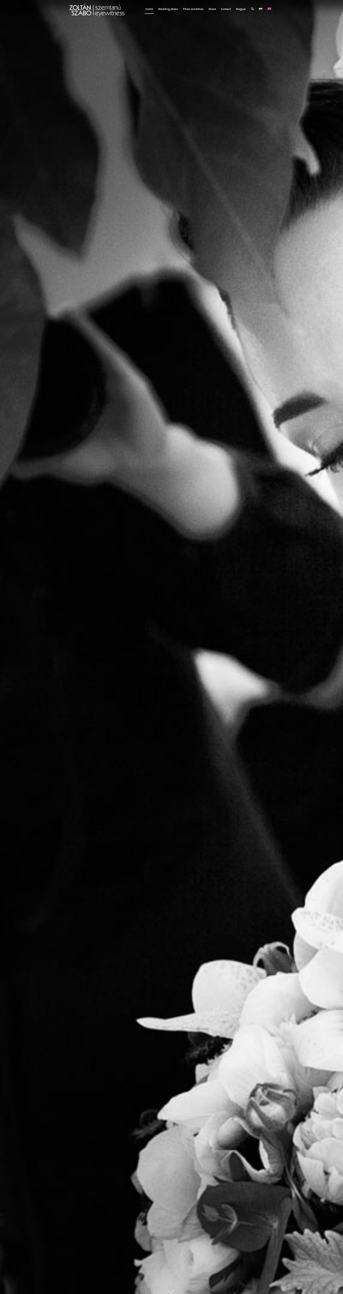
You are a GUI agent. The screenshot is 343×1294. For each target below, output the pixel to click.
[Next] (334, 647)
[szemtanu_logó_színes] (96, 11)
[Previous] (9, 647)
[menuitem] (149, 9)
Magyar (241, 9)
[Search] (252, 9)
